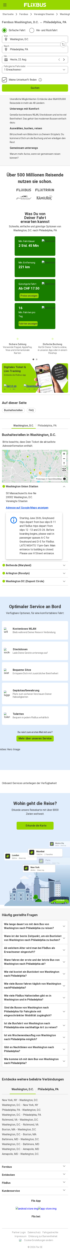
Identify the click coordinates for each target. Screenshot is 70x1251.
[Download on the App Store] (47, 1209)
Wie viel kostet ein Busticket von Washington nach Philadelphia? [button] (31, 973)
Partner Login (19, 1232)
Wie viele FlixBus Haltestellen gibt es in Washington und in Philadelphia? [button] (27, 997)
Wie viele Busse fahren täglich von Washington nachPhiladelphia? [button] (32, 985)
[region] (35, 466)
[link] (35, 849)
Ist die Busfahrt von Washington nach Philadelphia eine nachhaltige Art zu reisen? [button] (30, 1025)
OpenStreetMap (55, 478)
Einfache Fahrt (17, 30)
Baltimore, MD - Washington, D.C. (20, 1139)
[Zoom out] (64, 458)
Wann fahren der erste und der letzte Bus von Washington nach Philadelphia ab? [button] (32, 961)
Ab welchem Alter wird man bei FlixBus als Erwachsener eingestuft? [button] (29, 949)
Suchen (35, 87)
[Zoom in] (64, 453)
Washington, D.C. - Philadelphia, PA (21, 1114)
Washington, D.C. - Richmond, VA (20, 1124)
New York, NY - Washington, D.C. (20, 1100)
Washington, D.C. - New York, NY (20, 1105)
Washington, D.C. (23, 425)
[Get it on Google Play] (27, 1209)
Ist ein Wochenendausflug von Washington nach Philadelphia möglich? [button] (30, 1037)
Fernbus (23, 14)
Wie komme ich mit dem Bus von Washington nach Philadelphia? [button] (31, 1061)
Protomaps (40, 478)
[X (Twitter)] (37, 1224)
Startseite (8, 14)
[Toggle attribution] (64, 479)
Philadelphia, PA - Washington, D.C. (21, 1109)
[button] (35, 39)
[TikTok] (38, 1224)
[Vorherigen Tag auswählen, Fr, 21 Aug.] (59, 60)
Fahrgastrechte (50, 1232)
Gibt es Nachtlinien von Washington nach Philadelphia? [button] (29, 1049)
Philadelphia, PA (47, 425)
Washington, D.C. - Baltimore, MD (20, 1144)
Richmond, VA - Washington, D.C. (20, 1119)
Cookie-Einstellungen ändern (38, 1240)
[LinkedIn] (36, 1224)
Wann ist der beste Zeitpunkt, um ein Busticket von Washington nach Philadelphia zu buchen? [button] (33, 938)
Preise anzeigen (29, 295)
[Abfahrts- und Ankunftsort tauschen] (63, 44)
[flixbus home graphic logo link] (35, 5)
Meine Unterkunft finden (23, 79)
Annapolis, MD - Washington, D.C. (20, 1154)
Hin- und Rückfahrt (46, 30)
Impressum (21, 1236)
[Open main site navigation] (5, 5)
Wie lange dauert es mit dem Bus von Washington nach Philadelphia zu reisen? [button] (29, 926)
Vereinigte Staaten (44, 14)
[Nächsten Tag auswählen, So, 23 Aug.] (64, 60)
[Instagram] (34, 1224)
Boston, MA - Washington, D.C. (19, 1129)
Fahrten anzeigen (28, 323)
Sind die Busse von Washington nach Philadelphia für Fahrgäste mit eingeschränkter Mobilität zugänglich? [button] (28, 1011)
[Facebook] (33, 1224)
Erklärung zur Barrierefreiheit (42, 1236)
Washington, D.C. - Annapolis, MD (20, 1149)
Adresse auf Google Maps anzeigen (27, 507)
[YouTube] (35, 1224)
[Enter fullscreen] (64, 469)
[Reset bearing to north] (64, 463)
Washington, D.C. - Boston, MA (19, 1134)
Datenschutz (34, 1232)
